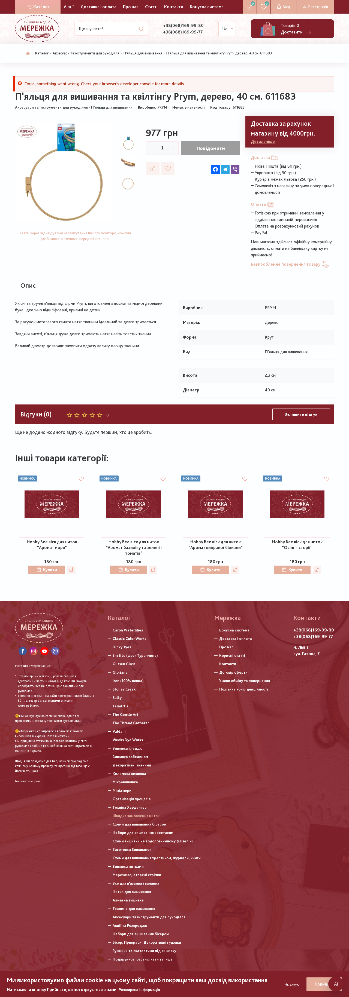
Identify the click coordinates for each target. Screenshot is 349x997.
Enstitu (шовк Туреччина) (135, 655)
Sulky (117, 697)
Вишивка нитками (128, 866)
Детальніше (263, 141)
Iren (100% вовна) (128, 681)
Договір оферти (233, 672)
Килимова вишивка (129, 773)
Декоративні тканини (132, 765)
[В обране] (167, 168)
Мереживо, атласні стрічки (137, 875)
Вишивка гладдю (128, 748)
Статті (151, 6)
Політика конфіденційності (243, 689)
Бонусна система (207, 6)
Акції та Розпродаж (130, 925)
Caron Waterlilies (128, 630)
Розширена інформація (139, 990)
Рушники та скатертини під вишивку (144, 951)
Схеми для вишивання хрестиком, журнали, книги (157, 858)
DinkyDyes (122, 647)
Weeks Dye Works (128, 740)
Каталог (41, 6)
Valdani (119, 731)
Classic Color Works (129, 638)
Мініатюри (122, 790)
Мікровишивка (125, 782)
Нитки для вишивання (132, 891)
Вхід (286, 6)
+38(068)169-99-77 (183, 32)
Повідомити (211, 148)
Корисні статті (232, 655)
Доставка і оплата (98, 6)
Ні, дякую (292, 984)
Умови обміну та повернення (244, 681)
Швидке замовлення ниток (136, 816)
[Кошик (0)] (267, 28)
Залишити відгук (301, 414)
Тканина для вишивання (134, 908)
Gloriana (120, 672)
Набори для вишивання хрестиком (143, 832)
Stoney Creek (124, 689)
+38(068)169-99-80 (183, 25)
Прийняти (324, 984)
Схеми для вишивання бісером (139, 824)
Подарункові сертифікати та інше (143, 959)
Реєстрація (318, 6)
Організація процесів (132, 799)
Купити (50, 569)
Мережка (227, 618)
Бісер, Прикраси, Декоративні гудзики (147, 942)
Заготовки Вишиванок (132, 849)
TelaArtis (120, 706)
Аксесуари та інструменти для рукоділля (86, 53)
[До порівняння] (153, 168)
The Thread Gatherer (131, 723)
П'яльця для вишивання (143, 53)
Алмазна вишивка (128, 900)
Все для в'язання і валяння (136, 883)
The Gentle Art (125, 714)
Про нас (131, 6)
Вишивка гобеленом (130, 756)
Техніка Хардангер (130, 807)
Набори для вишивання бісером (141, 934)
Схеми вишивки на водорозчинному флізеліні (153, 841)
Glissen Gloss (124, 664)
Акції (69, 6)
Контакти (173, 6)
